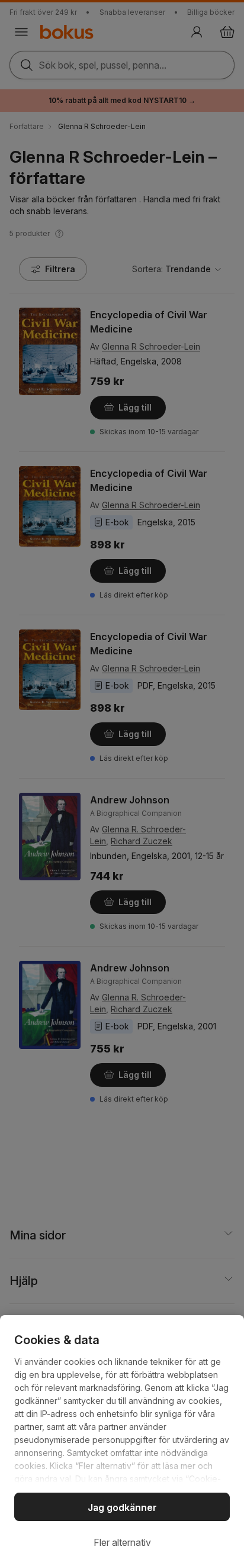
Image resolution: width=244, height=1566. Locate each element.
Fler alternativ (122, 1542)
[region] (122, 1440)
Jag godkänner (122, 1507)
